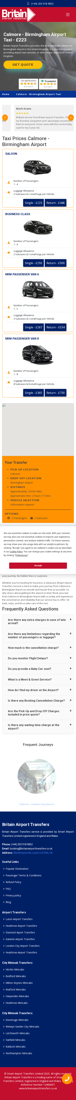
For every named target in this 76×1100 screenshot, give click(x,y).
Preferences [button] (21, 555)
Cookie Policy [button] (16, 551)
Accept (38, 565)
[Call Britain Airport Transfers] (65, 1079)
